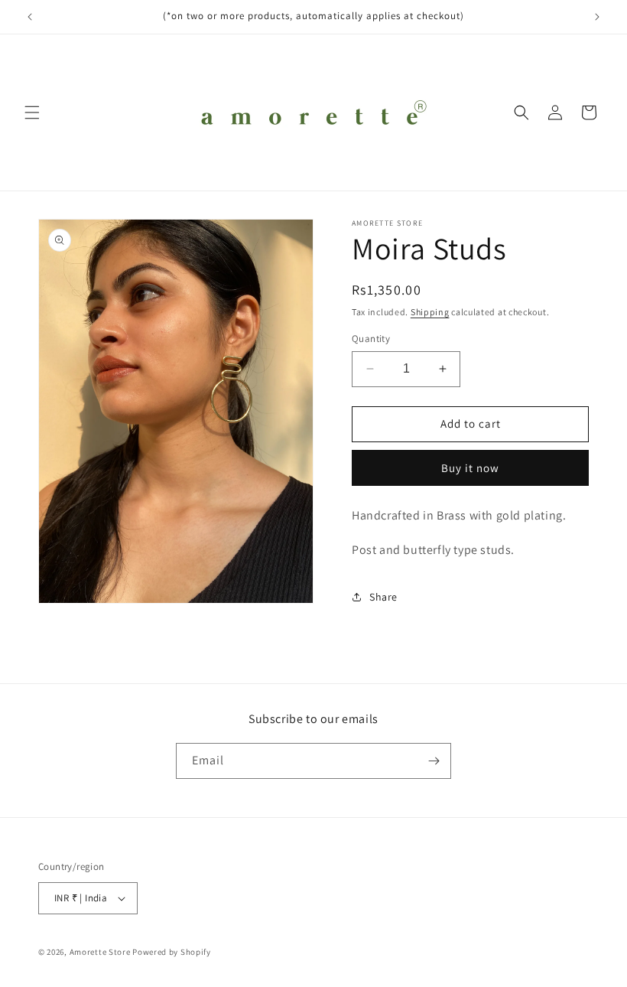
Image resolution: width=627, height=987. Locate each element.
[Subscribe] (433, 761)
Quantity (371, 338)
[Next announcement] (597, 17)
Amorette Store (100, 951)
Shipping (430, 312)
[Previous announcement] (30, 17)
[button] (32, 112)
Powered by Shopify (171, 951)
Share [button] (383, 597)
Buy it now (470, 468)
